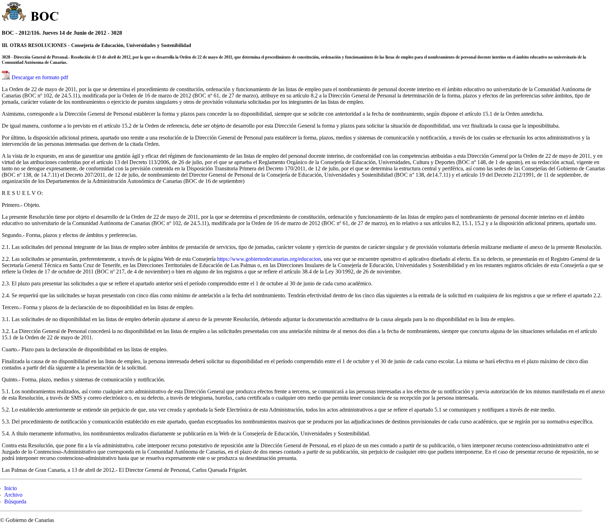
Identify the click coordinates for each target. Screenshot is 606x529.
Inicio (10, 488)
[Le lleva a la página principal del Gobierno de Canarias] (14, 12)
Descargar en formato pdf (40, 77)
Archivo (13, 495)
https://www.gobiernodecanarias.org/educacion (269, 259)
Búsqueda (15, 501)
